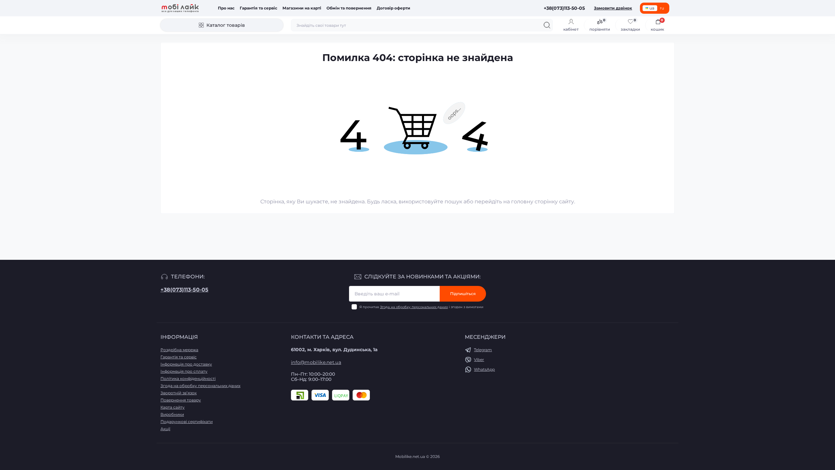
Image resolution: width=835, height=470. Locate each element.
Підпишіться (463, 293)
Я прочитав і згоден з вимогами (421, 307)
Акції (165, 428)
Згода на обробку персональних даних (414, 307)
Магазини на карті (301, 8)
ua (651, 8)
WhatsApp (484, 369)
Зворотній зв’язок (178, 392)
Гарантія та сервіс (258, 8)
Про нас (226, 8)
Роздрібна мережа (179, 349)
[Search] (547, 25)
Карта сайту (172, 407)
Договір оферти (393, 8)
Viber (479, 359)
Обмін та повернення (349, 8)
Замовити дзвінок (613, 8)
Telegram (483, 349)
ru (662, 8)
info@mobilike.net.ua (316, 362)
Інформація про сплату (183, 371)
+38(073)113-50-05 (184, 290)
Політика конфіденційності (188, 378)
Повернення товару (180, 400)
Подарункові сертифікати (186, 421)
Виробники (172, 414)
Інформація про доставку (186, 364)
